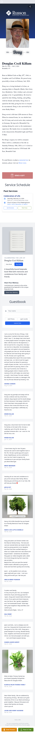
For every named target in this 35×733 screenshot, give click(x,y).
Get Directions (10, 208)
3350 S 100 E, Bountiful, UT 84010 (17, 204)
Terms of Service (22, 725)
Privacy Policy (12, 725)
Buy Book (18, 264)
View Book (9, 264)
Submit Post (17, 323)
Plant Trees (24, 208)
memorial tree (23, 160)
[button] (17, 506)
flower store (22, 163)
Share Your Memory (12, 292)
